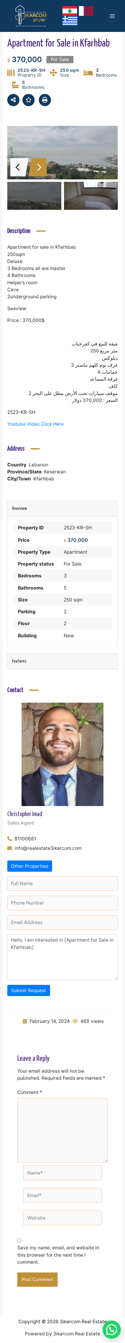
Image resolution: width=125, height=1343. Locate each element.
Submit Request (28, 990)
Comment (29, 1092)
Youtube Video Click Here (35, 424)
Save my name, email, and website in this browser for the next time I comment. (58, 1255)
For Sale (73, 564)
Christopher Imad (24, 814)
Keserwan (55, 472)
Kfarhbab (43, 479)
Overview (19, 508)
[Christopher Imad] (62, 754)
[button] (112, 1330)
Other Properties (29, 866)
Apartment (75, 552)
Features (19, 661)
